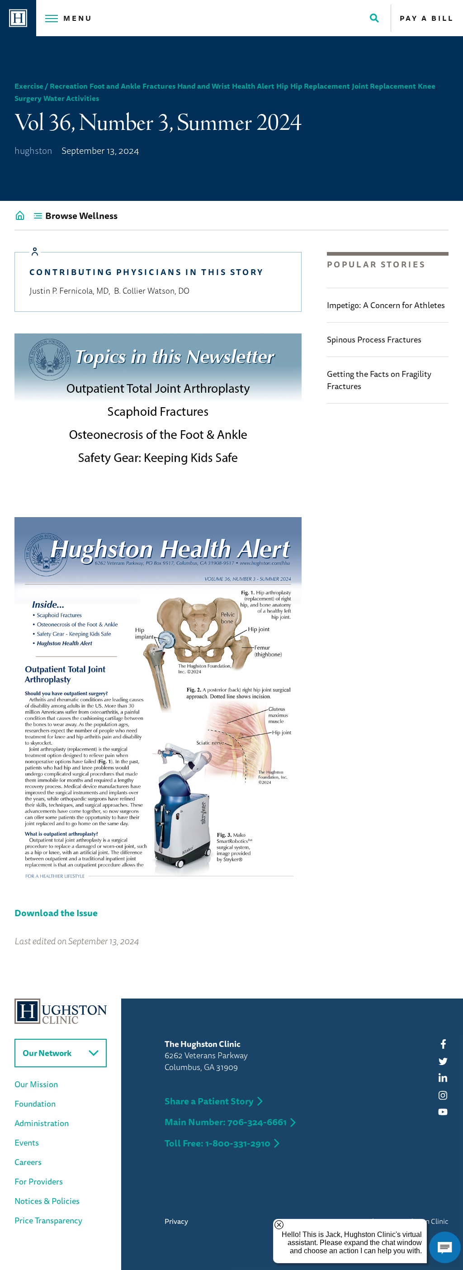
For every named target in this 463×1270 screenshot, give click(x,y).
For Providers (38, 1181)
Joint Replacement (384, 86)
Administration (41, 1123)
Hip (282, 86)
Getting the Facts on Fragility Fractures (379, 379)
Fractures (158, 86)
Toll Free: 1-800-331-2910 (217, 1143)
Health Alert (253, 86)
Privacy (176, 1221)
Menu (78, 18)
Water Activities (71, 98)
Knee (426, 86)
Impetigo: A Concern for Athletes (386, 305)
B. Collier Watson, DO (151, 290)
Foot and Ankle (115, 86)
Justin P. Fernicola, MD (69, 290)
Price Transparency (48, 1220)
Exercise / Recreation (51, 86)
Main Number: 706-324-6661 (226, 1122)
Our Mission (36, 1084)
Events (26, 1142)
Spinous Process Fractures (374, 339)
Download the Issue (56, 913)
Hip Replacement (320, 86)
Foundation (35, 1103)
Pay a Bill (427, 18)
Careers (28, 1162)
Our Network (47, 1052)
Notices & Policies (47, 1200)
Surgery (28, 98)
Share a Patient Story (209, 1101)
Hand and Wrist (203, 86)
